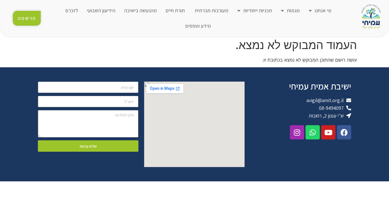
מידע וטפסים (198, 26)
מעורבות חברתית (211, 10)
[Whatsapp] (313, 132)
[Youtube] (328, 132)
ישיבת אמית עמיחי (320, 86)
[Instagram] (297, 132)
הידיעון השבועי (101, 10)
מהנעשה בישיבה (140, 10)
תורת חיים (175, 10)
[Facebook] (344, 132)
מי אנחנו (323, 10)
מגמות (293, 10)
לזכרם (71, 10)
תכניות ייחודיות (257, 10)
